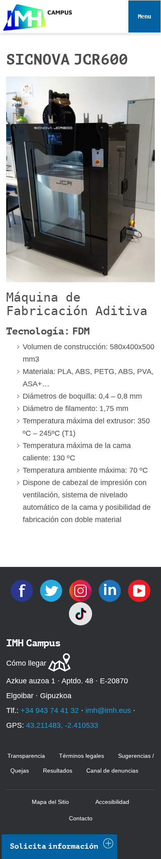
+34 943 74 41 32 (50, 710)
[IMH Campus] (36, 15)
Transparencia (26, 755)
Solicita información (54, 846)
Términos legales (81, 755)
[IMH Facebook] (23, 590)
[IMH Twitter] (52, 590)
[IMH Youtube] (139, 590)
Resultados (57, 770)
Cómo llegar (26, 663)
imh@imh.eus (108, 710)
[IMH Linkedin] (110, 590)
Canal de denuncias (112, 770)
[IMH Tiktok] (80, 613)
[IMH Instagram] (81, 590)
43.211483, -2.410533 (62, 725)
